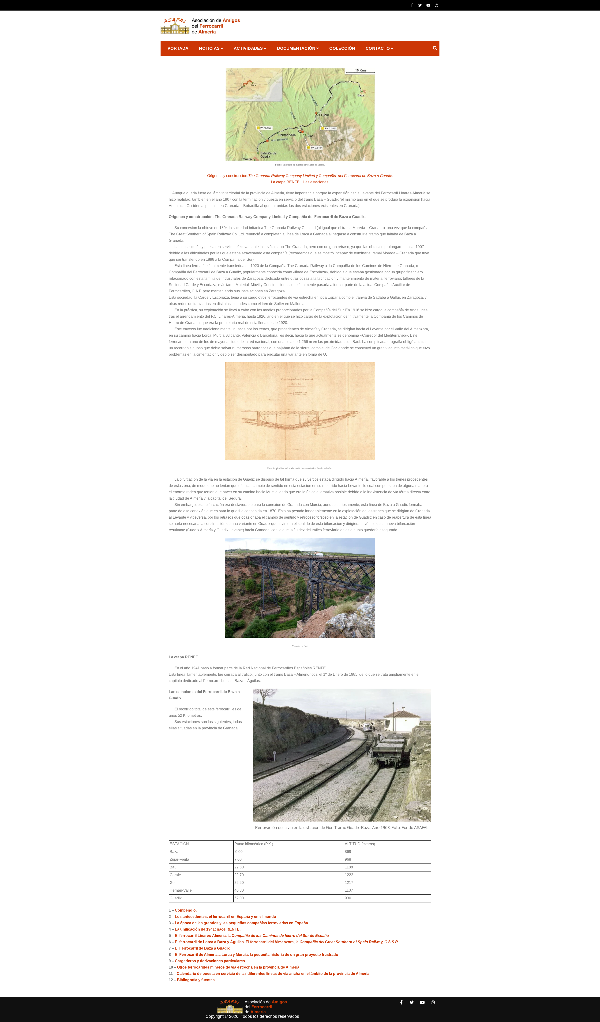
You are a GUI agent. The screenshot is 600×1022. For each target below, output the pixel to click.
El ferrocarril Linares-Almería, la (252, 936)
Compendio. (186, 910)
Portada (178, 48)
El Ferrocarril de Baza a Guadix (202, 948)
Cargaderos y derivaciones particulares (210, 961)
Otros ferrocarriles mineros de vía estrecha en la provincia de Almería (238, 967)
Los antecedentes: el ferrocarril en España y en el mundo (225, 917)
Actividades (248, 48)
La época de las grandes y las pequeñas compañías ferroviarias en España (241, 923)
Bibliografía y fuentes (196, 980)
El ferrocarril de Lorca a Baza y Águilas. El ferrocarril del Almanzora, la (287, 942)
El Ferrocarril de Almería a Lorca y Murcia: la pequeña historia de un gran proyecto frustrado (256, 955)
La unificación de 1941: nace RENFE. (207, 929)
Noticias (209, 48)
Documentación (296, 48)
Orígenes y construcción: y (300, 176)
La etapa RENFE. (285, 182)
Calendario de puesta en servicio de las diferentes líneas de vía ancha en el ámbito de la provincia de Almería (273, 974)
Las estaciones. (316, 182)
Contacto (378, 48)
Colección (342, 48)
